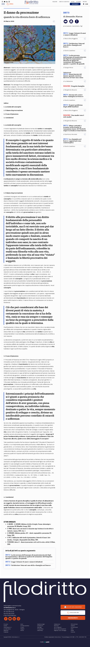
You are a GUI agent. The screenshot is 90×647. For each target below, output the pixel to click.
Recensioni (56, 625)
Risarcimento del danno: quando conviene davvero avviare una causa (73, 75)
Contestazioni (40, 625)
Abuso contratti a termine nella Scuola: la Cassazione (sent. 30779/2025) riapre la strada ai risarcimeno (74, 128)
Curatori (22, 627)
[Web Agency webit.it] (47, 642)
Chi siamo (6, 624)
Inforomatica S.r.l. (8, 627)
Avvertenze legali (41, 624)
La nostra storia (7, 628)
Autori (21, 624)
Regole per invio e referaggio (60, 630)
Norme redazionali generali (60, 628)
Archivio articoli (74, 627)
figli (81, 26)
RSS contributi (74, 624)
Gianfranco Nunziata (71, 134)
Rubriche (73, 632)
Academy (73, 625)
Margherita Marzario (71, 90)
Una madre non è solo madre (73, 116)
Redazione (6, 630)
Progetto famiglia (77, 86)
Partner (22, 630)
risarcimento (76, 26)
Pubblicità (6, 632)
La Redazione (69, 81)
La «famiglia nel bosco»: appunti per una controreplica (72, 140)
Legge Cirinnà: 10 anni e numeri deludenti (27, 562)
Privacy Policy (40, 628)
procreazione (67, 26)
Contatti (5, 625)
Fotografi (22, 628)
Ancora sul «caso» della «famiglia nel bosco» (73, 95)
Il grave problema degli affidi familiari (73, 106)
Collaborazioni (57, 624)
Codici (72, 628)
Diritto (66, 12)
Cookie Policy (40, 630)
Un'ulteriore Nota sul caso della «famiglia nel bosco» (31, 565)
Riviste (72, 630)
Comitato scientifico (24, 625)
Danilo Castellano (70, 50)
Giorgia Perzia (69, 67)
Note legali (39, 627)
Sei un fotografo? (58, 627)
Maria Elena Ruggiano (71, 38)
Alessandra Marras (73, 16)
